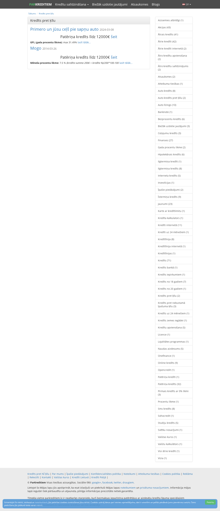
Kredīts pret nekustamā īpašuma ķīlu (171, 304)
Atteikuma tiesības (170, 83)
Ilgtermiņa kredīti (169, 161)
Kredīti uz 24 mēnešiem (173, 232)
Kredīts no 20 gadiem (172, 288)
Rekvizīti (34, 477)
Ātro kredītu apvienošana (172, 57)
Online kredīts (168, 362)
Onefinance (166, 355)
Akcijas (164, 27)
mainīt (39, 505)
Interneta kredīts (169, 175)
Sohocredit (166, 415)
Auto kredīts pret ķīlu (172, 97)
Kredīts (164, 260)
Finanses (165, 140)
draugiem (128, 482)
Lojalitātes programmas (173, 341)
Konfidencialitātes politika (106, 473)
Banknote (165, 112)
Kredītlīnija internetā (171, 246)
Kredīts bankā (167, 267)
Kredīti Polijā (98, 477)
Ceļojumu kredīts (169, 133)
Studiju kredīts (168, 422)
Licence (164, 334)
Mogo (35, 48)
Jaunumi (165, 204)
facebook (107, 482)
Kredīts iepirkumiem (171, 274)
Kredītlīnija (166, 239)
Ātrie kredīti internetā (172, 48)
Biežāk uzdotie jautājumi (110, 4)
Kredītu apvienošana (171, 327)
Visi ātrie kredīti (168, 451)
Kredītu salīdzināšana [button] (71, 4)
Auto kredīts (166, 90)
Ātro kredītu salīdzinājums (173, 67)
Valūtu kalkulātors (170, 444)
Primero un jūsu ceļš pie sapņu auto (64, 29)
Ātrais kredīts (168, 34)
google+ (96, 482)
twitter (117, 482)
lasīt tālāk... (84, 42)
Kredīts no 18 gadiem (172, 281)
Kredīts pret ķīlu (169, 295)
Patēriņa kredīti (168, 377)
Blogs (156, 4)
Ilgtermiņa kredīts (170, 168)
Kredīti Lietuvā (80, 477)
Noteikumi (129, 473)
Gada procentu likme (171, 147)
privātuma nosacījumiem (154, 487)
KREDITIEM (40, 4)
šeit (114, 36)
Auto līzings (167, 105)
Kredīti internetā (170, 225)
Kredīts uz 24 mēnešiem (173, 313)
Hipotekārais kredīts (171, 154)
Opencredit (166, 370)
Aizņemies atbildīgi (170, 20)
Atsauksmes (139, 4)
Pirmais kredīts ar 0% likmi (173, 392)
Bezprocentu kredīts (171, 119)
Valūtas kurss (167, 437)
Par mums (58, 473)
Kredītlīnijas (166, 253)
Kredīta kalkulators (170, 218)
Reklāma (188, 473)
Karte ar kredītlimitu (171, 211)
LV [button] (187, 4)
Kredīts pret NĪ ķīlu (38, 473)
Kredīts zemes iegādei (172, 320)
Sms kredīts (166, 408)
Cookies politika (171, 473)
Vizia (162, 458)
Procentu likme (168, 401)
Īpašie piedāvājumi (170, 189)
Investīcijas (166, 182)
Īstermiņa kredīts (169, 196)
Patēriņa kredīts (169, 384)
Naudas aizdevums (170, 348)
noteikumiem (128, 487)
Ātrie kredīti (167, 41)
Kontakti (46, 477)
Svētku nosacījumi (170, 430)
